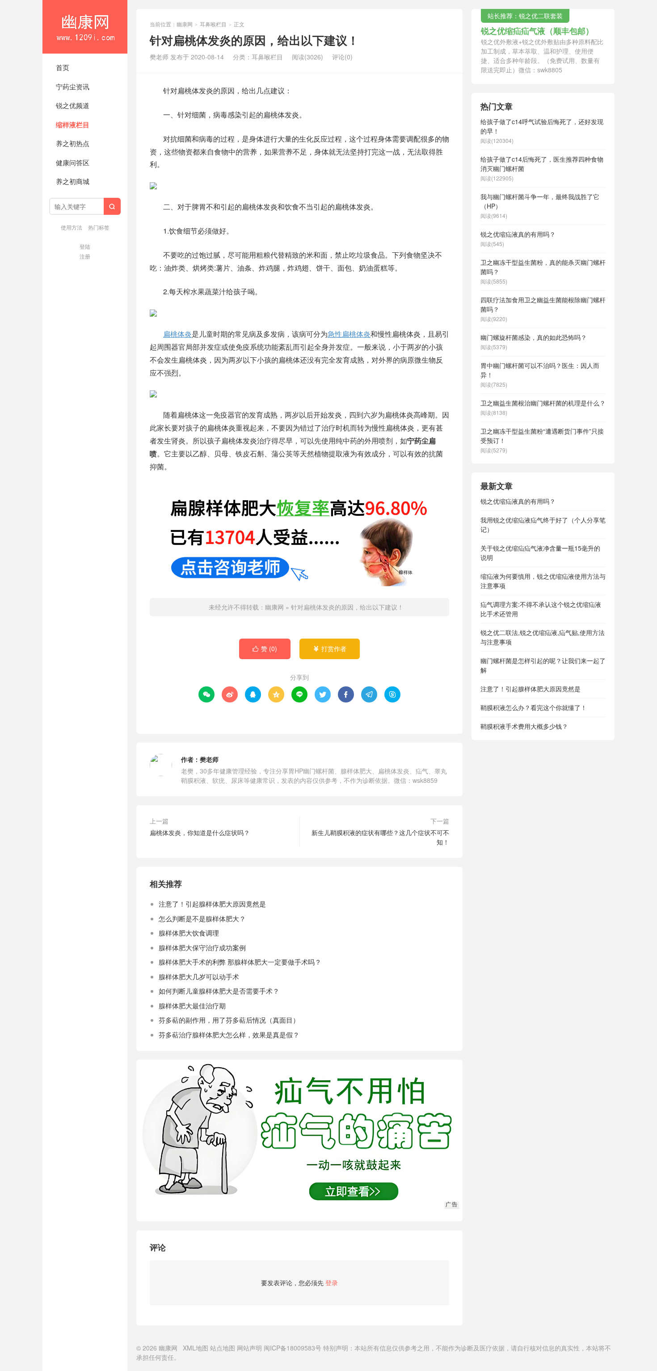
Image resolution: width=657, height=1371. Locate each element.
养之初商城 (72, 181)
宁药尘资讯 (72, 86)
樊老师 (209, 759)
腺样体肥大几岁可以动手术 (199, 976)
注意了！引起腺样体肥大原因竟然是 (212, 903)
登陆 (85, 246)
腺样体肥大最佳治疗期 (192, 1005)
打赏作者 (329, 648)
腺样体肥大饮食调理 (189, 932)
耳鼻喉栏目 (213, 24)
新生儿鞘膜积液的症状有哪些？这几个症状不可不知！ (380, 837)
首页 (62, 67)
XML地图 (195, 1347)
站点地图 (222, 1347)
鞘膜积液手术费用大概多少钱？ (524, 726)
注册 (85, 256)
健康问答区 (72, 162)
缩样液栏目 (72, 125)
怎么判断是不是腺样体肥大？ (202, 918)
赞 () (265, 648)
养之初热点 (72, 143)
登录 (331, 1282)
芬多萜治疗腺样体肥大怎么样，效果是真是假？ (229, 1034)
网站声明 (249, 1347)
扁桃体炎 (177, 334)
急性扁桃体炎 (349, 334)
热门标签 (99, 227)
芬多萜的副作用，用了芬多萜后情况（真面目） (229, 1019)
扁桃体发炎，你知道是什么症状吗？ (200, 832)
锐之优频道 (72, 105)
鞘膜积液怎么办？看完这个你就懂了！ (533, 707)
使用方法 (71, 227)
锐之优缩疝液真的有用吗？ (518, 501)
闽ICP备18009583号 (292, 1347)
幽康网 (84, 27)
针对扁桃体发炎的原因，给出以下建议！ (347, 606)
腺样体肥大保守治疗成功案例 (202, 947)
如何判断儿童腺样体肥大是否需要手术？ (219, 990)
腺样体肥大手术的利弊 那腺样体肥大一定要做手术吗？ (240, 961)
